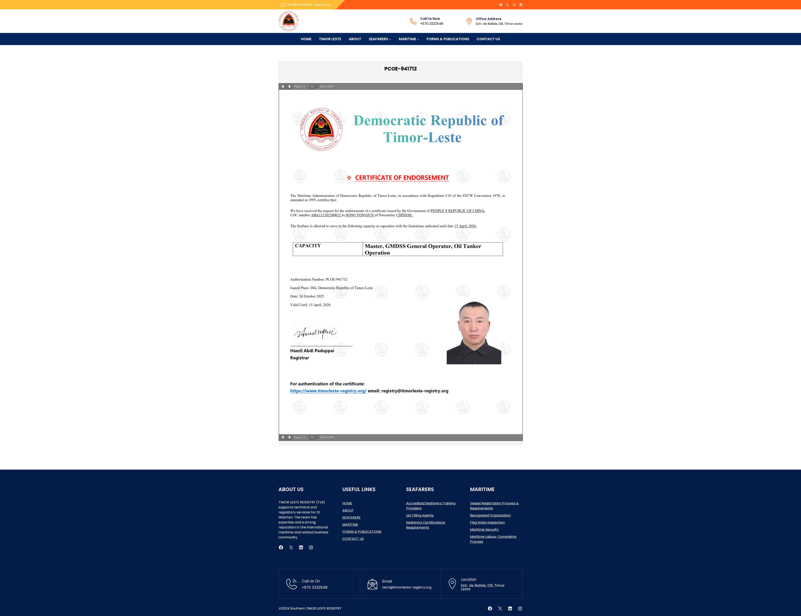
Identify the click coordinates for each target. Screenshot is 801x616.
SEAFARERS (351, 517)
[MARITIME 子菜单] (418, 39)
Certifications (434, 522)
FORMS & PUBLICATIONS (361, 531)
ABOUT (348, 510)
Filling (417, 515)
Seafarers (414, 522)
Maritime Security (484, 529)
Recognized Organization (490, 515)
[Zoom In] (317, 86)
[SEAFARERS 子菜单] (390, 39)
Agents (428, 515)
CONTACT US (353, 538)
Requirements (417, 527)
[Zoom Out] (312, 86)
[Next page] (289, 86)
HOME (347, 503)
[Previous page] (283, 86)
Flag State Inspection (487, 522)
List (409, 515)
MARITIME (350, 524)
